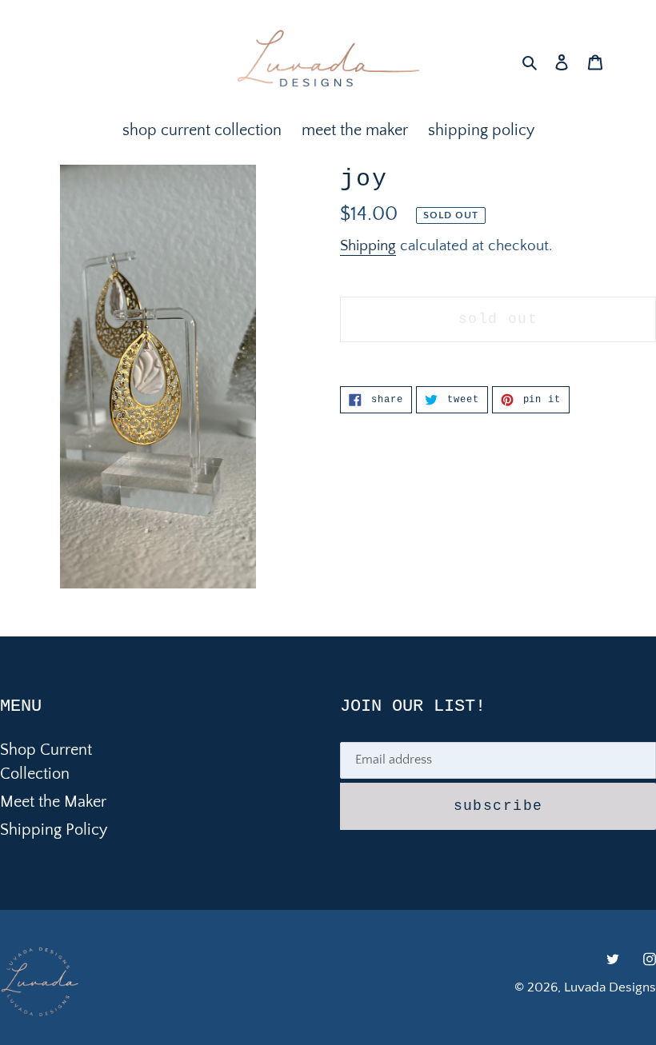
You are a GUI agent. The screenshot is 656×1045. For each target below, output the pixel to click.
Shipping (368, 245)
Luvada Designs (610, 987)
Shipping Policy (53, 830)
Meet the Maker (53, 802)
